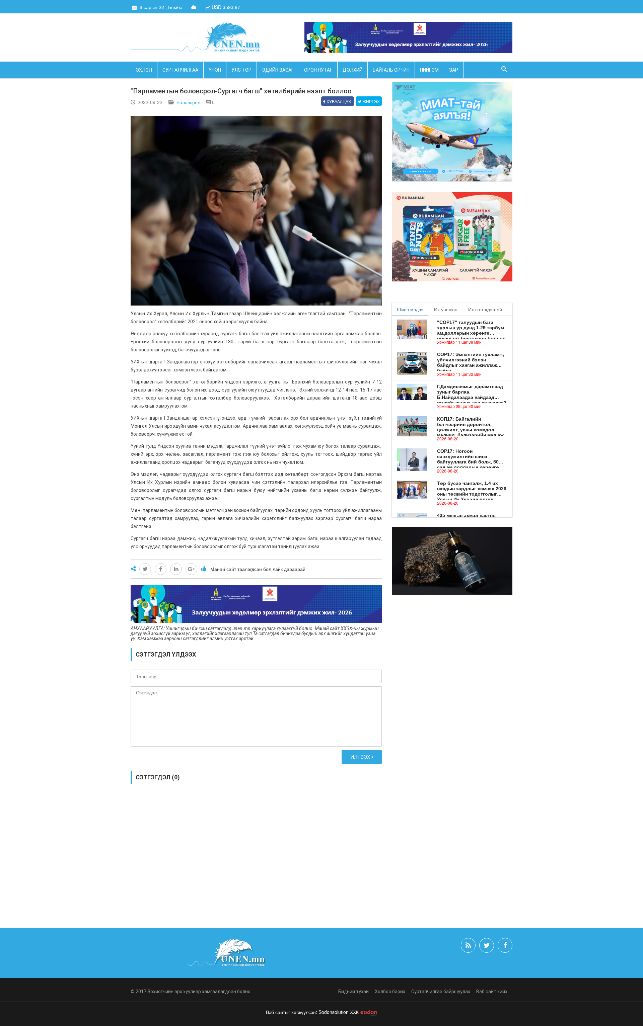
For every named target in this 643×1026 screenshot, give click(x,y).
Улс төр (241, 70)
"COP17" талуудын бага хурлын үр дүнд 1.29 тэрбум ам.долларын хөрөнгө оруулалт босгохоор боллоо (471, 328)
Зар (453, 70)
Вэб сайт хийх (491, 991)
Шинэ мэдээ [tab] (410, 309)
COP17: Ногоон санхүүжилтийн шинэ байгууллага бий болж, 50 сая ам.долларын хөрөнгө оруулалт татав (468, 456)
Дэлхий (352, 70)
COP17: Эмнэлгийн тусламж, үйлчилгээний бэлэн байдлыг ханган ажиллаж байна (470, 360)
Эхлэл (144, 70)
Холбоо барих (390, 991)
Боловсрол (188, 102)
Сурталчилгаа (180, 70)
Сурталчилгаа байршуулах (440, 991)
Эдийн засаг (278, 70)
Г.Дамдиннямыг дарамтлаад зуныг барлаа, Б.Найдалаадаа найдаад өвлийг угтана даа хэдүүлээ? (472, 392)
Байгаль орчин (391, 70)
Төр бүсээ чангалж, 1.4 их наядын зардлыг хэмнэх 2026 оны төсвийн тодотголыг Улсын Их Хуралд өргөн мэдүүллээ (471, 489)
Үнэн (215, 70)
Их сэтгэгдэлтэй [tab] (485, 309)
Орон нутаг (318, 70)
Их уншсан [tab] (445, 309)
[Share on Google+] (191, 569)
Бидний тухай (353, 991)
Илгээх (360, 757)
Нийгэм (429, 70)
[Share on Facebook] (160, 569)
